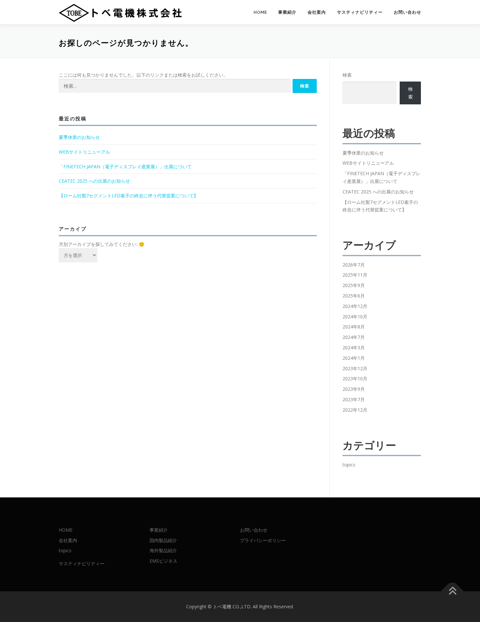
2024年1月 (354, 358)
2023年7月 (354, 399)
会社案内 (317, 12)
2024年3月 (354, 347)
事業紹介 (287, 12)
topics (349, 465)
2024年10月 (355, 316)
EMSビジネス (163, 561)
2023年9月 (354, 389)
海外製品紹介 (163, 550)
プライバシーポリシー (263, 540)
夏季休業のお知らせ (79, 137)
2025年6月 (354, 296)
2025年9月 (354, 285)
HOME (260, 12)
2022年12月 (355, 410)
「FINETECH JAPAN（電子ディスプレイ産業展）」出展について (125, 166)
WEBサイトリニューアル (84, 152)
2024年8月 (354, 327)
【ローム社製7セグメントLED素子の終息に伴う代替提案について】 (128, 195)
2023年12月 (355, 368)
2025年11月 (355, 275)
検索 (347, 75)
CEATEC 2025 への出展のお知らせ (94, 181)
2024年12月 (355, 306)
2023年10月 (355, 378)
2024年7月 (354, 337)
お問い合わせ (407, 12)
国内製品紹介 (163, 540)
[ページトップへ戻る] (452, 591)
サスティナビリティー (360, 12)
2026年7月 (354, 265)
